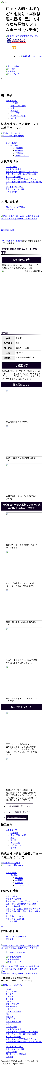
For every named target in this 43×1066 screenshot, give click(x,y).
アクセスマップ (22, 156)
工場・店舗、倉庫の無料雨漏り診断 (21, 1034)
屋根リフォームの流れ (15, 1049)
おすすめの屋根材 (13, 1029)
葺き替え (14, 111)
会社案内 (14, 146)
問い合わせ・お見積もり (16, 1054)
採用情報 (9, 1057)
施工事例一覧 (11, 1007)
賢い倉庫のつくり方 (14, 1047)
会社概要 (19, 151)
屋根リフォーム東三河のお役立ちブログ (23, 1039)
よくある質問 (11, 1052)
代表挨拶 (19, 148)
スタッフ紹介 (11, 1027)
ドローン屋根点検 (13, 1037)
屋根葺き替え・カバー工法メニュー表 (22, 1032)
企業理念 (19, 153)
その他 (13, 118)
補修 (12, 108)
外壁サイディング (18, 116)
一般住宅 (14, 103)
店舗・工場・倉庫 (18, 106)
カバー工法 (15, 113)
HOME (8, 989)
